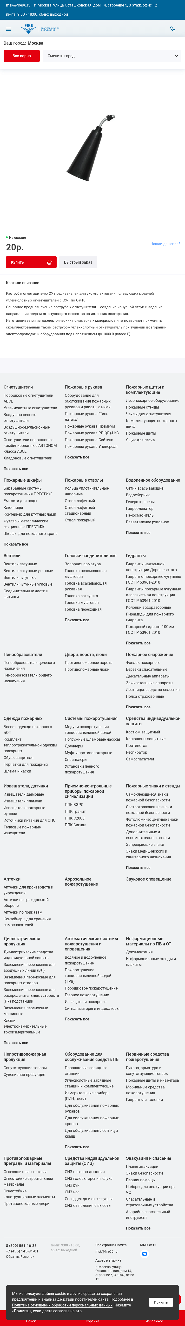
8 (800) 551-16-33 (21, 1246)
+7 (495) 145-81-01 (22, 1251)
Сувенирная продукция (24, 1074)
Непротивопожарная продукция (25, 1057)
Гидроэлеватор (139, 508)
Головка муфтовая (82, 602)
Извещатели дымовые (24, 794)
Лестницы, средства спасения (153, 689)
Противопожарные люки (87, 669)
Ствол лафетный (80, 501)
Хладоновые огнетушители (28, 458)
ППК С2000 (75, 818)
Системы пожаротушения (91, 718)
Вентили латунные (20, 564)
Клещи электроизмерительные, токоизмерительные (25, 1026)
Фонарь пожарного (143, 662)
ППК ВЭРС (74, 804)
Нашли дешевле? (165, 244)
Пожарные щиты (141, 433)
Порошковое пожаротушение (91, 988)
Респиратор (136, 752)
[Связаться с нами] (173, 29)
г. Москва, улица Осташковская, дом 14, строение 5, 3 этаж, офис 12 (95, 5)
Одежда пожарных (23, 718)
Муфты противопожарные (88, 753)
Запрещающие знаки (145, 844)
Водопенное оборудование (153, 480)
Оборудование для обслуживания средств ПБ (92, 1057)
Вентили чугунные (20, 577)
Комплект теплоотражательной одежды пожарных (30, 745)
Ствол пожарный (80, 520)
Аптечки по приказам (23, 912)
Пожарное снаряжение (149, 654)
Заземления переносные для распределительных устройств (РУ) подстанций (31, 995)
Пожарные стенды (142, 407)
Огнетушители (18, 387)
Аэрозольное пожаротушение (81, 881)
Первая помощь (140, 1180)
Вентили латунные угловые (28, 570)
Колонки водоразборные (148, 607)
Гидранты (136, 555)
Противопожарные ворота (88, 662)
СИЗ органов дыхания (85, 1171)
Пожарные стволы (84, 480)
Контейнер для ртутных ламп (30, 514)
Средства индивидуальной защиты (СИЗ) (92, 1161)
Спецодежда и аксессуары (88, 1198)
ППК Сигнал (75, 825)
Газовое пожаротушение (87, 995)
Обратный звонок (20, 1256)
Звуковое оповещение (149, 879)
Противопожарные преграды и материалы (27, 1161)
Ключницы (13, 507)
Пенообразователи (23, 654)
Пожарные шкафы (23, 480)
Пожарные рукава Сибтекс (89, 439)
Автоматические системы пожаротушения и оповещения (91, 943)
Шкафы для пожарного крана (31, 533)
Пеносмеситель (140, 515)
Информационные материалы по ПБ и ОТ (148, 941)
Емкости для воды (20, 501)
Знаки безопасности (144, 1173)
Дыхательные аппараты (148, 676)
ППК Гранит (75, 811)
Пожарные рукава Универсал (91, 446)
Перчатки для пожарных (26, 764)
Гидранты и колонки (144, 1099)
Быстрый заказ (78, 262)
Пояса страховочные (145, 696)
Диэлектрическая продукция (22, 941)
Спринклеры (76, 759)
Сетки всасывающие (144, 488)
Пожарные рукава (83, 387)
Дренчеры (74, 746)
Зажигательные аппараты (149, 683)
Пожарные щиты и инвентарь (152, 1080)
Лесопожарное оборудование (152, 400)
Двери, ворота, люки (86, 654)
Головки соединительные (91, 555)
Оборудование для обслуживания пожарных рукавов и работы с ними (88, 401)
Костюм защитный (143, 732)
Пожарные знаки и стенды (153, 785)
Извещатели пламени (23, 801)
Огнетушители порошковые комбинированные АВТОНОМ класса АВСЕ (30, 445)
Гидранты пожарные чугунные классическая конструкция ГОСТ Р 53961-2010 (153, 595)
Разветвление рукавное (147, 522)
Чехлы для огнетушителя (148, 414)
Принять (161, 1302)
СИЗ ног (72, 1192)
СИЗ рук (72, 1185)
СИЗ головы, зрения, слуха (88, 1178)
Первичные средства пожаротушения (147, 1057)
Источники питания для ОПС (29, 820)
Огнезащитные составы (25, 1171)
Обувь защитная (18, 757)
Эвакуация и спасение (148, 1158)
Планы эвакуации (142, 1166)
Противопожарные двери (26, 1203)
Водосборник (138, 495)
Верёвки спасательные (146, 669)
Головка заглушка (81, 596)
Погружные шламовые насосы (92, 739)
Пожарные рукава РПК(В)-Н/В (92, 433)
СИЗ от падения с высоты (88, 1205)
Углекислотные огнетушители (30, 408)
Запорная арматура (83, 564)
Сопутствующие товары (25, 1068)
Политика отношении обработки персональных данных (62, 1305)
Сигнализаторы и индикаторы (92, 1008)
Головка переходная (83, 609)
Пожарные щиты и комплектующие (145, 389)
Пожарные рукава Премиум (90, 426)
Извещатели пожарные (85, 1001)
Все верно (22, 56)
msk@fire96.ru (18, 5)
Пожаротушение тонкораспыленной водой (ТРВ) (88, 976)
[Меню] (8, 29)
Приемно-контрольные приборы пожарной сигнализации (88, 791)
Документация (139, 952)
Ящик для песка (140, 440)
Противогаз (136, 745)
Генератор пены (140, 501)
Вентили (12, 555)
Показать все (16, 468)
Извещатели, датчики (26, 785)
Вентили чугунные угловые (28, 584)
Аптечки (12, 879)
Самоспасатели (140, 759)
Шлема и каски (17, 771)
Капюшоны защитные (145, 739)
